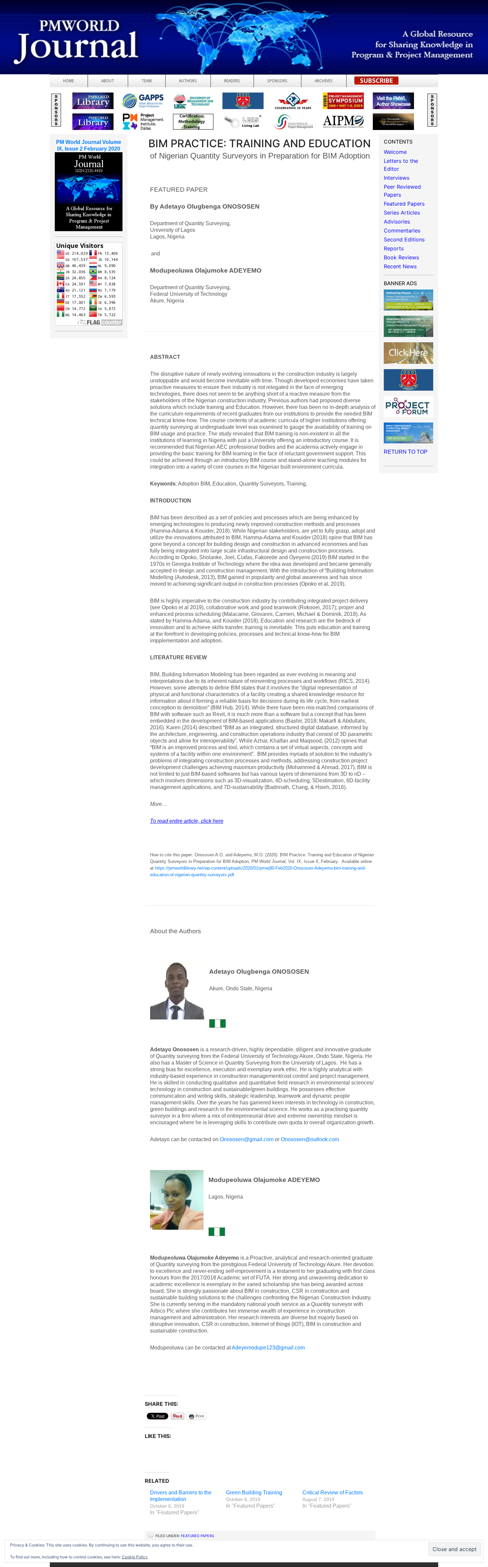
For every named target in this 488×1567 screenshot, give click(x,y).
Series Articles (402, 212)
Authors (188, 81)
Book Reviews (401, 257)
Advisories (397, 221)
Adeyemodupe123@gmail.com (268, 1347)
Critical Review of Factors (332, 1492)
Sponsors (277, 81)
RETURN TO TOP (406, 452)
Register (376, 82)
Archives (324, 81)
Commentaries (402, 230)
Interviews (396, 177)
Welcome (395, 152)
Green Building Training (254, 1492)
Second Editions (404, 239)
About (107, 81)
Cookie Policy (135, 1556)
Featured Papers (197, 1536)
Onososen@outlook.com (310, 1139)
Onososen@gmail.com (247, 1139)
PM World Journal (79, 21)
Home (68, 81)
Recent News (400, 266)
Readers (232, 81)
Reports (394, 248)
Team (146, 81)
